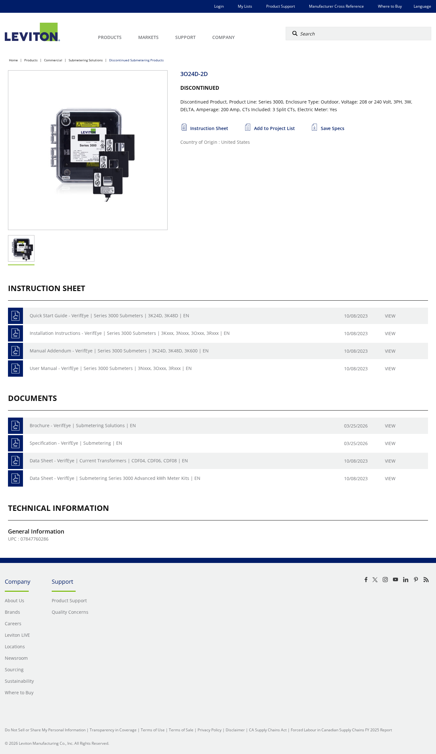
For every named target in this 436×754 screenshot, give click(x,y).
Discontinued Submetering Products (136, 60)
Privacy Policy (210, 730)
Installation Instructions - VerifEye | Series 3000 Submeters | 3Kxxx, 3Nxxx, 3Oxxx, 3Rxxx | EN (130, 333)
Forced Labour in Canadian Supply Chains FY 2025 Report (341, 730)
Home (13, 60)
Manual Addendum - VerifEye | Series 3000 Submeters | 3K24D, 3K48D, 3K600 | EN (119, 351)
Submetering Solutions (86, 60)
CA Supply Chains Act (268, 730)
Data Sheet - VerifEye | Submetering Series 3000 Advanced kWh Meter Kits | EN (115, 478)
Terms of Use (153, 730)
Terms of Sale (181, 730)
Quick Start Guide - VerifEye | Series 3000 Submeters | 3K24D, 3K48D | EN (109, 315)
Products (31, 60)
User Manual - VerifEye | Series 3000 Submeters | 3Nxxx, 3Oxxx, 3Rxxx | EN (111, 368)
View (390, 316)
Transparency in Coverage (113, 730)
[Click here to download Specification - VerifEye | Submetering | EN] (15, 443)
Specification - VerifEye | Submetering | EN (76, 443)
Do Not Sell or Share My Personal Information (45, 730)
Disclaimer (235, 730)
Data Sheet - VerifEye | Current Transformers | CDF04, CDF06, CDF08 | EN (109, 461)
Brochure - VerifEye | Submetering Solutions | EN (83, 425)
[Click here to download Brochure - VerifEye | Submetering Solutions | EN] (15, 426)
